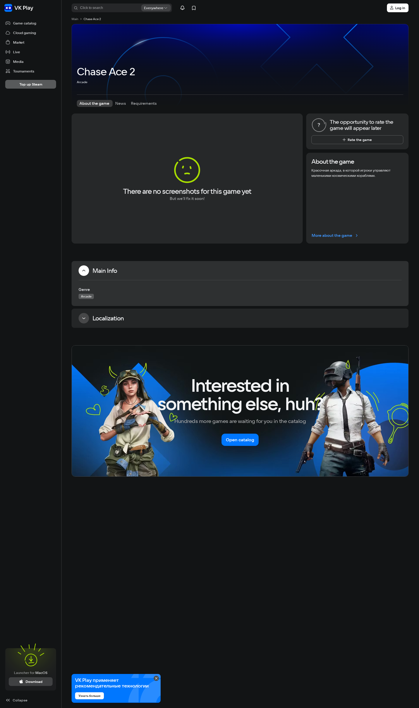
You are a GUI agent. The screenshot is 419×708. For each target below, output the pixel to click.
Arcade (82, 82)
